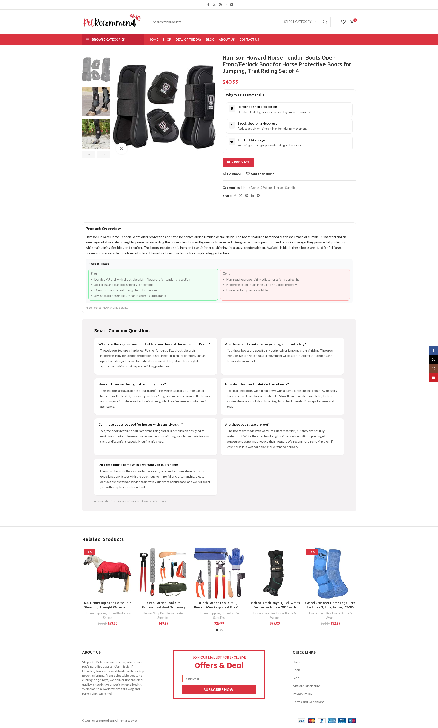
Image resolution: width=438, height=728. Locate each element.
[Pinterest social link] (220, 5)
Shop (296, 670)
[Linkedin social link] (226, 5)
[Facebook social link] (208, 5)
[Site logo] (112, 21)
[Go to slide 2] (221, 630)
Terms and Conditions (308, 702)
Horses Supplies (285, 187)
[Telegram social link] (232, 5)
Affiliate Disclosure (306, 686)
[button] (89, 154)
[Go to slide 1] (217, 630)
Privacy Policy (302, 694)
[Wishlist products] (343, 21)
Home (297, 662)
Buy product (238, 162)
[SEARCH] (325, 22)
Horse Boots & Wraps (257, 187)
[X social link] (214, 5)
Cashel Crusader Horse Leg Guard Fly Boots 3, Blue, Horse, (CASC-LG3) (330, 607)
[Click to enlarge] (121, 148)
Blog (296, 678)
